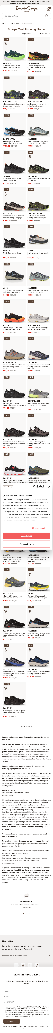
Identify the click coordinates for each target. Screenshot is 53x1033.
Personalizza (25, 544)
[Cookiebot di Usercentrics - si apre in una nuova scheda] (33, 486)
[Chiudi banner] (49, 487)
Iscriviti (10, 1021)
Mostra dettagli (38, 528)
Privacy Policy (33, 1007)
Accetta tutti (26, 536)
